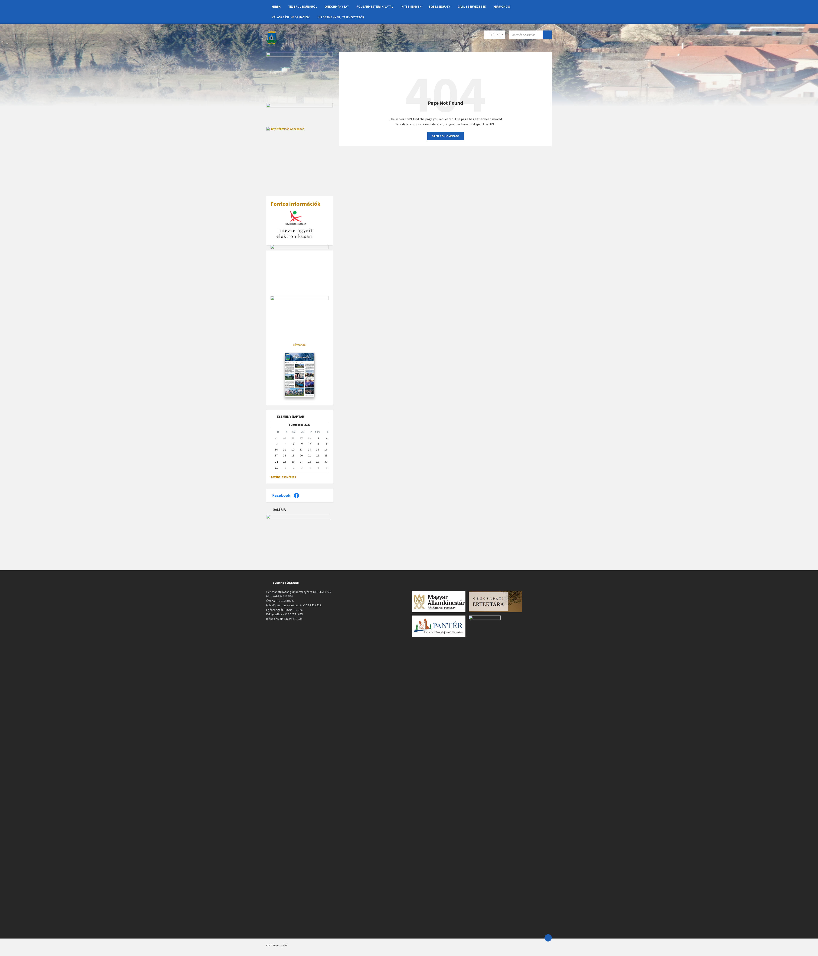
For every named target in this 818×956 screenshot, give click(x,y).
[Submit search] (547, 34)
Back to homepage (445, 136)
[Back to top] (548, 938)
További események (283, 477)
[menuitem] (276, 6)
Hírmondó (299, 345)
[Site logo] (271, 44)
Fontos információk (295, 203)
